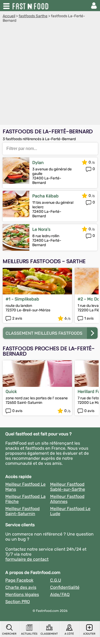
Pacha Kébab (45, 195)
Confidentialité (64, 587)
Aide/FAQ (60, 594)
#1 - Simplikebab (22, 299)
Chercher (9, 633)
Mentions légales (22, 594)
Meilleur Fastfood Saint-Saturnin (22, 511)
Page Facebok (19, 580)
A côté (69, 633)
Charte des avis (20, 587)
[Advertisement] (50, 75)
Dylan (38, 162)
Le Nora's (41, 229)
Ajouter (89, 633)
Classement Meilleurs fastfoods (44, 333)
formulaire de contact (27, 559)
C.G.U (55, 580)
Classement (49, 633)
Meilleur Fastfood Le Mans (25, 487)
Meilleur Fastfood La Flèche (25, 499)
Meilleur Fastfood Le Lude (70, 511)
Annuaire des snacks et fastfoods (31, 6)
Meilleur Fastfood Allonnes (67, 499)
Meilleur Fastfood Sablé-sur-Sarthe (67, 487)
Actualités (29, 633)
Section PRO (17, 601)
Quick (11, 391)
